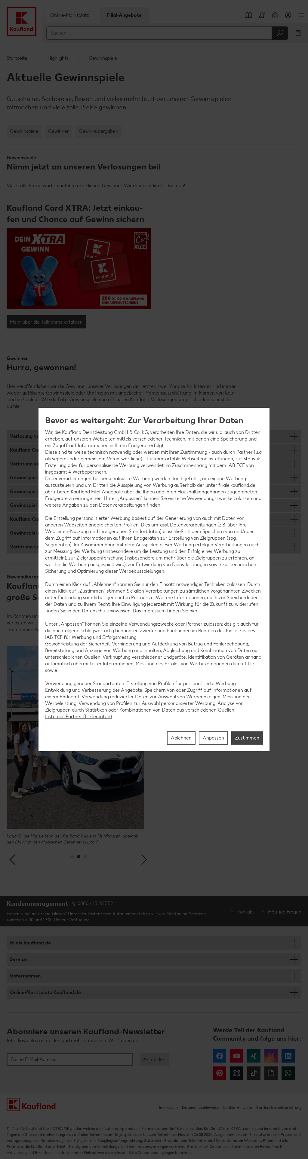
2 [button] (78, 856)
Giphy (271, 1073)
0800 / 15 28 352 (95, 903)
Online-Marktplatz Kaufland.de (45, 992)
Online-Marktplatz (69, 15)
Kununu (236, 1073)
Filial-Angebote (124, 15)
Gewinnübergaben (98, 131)
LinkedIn (288, 1056)
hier (17, 406)
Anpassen (213, 738)
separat (60, 459)
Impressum (168, 1107)
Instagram (271, 1056)
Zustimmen (247, 738)
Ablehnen (181, 738)
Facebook (219, 1056)
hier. (193, 611)
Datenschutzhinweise (200, 1107)
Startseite (17, 58)
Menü (301, 15)
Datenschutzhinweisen (106, 611)
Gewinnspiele (24, 131)
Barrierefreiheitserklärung (278, 1107)
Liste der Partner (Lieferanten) (78, 716)
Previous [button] (13, 860)
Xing (253, 1056)
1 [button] (72, 856)
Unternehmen (25, 976)
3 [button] (85, 856)
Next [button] (144, 860)
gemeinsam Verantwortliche (111, 459)
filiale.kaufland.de (30, 943)
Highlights (58, 58)
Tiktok (253, 1073)
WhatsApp (288, 1073)
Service (18, 959)
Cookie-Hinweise (237, 1107)
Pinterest (219, 1073)
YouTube (236, 1056)
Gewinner (58, 131)
